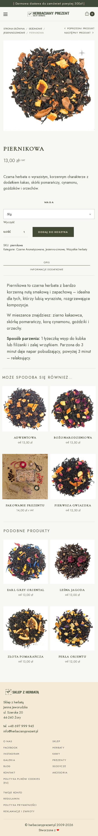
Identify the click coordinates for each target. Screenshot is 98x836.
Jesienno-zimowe (14, 32)
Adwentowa (25, 437)
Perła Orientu (72, 656)
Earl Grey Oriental (25, 590)
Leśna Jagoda (72, 590)
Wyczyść (9, 222)
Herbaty (58, 747)
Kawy (56, 754)
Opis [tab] (47, 262)
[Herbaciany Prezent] (49, 14)
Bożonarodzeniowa (73, 437)
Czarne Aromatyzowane (30, 249)
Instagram (11, 754)
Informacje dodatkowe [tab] (46, 269)
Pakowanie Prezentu (25, 505)
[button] (82, 53)
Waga (49, 202)
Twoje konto (12, 792)
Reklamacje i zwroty (19, 811)
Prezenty (59, 760)
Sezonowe (35, 28)
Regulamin (11, 798)
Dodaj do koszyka (53, 232)
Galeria (9, 760)
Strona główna (14, 28)
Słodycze (59, 766)
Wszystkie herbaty (76, 249)
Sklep (56, 741)
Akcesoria (59, 772)
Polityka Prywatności (20, 805)
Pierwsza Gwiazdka (72, 505)
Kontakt (9, 772)
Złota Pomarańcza (26, 656)
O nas (7, 741)
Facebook (10, 747)
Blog (6, 766)
